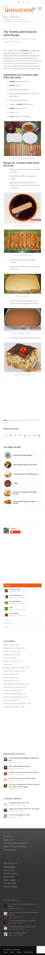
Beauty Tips (8, 840)
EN (19, 2)
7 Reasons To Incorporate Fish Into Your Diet (23, 772)
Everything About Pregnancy (15, 843)
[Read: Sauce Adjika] (6, 615)
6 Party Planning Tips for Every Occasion (22, 927)
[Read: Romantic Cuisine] (6, 590)
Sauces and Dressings (12, 693)
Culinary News (9, 654)
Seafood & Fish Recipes (13, 697)
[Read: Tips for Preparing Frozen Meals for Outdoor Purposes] (5, 914)
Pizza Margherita (15, 601)
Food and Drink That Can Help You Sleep (22, 778)
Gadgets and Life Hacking (13, 667)
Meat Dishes (8, 677)
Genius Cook (8, 870)
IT (27, 2)
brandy (16, 420)
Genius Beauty (9, 867)
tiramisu (6, 423)
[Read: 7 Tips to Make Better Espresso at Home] (5, 922)
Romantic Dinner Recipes (11, 41)
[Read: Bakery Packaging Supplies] (5, 934)
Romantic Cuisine (15, 589)
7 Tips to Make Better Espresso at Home (22, 921)
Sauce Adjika (13, 613)
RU (23, 2)
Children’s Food (9, 651)
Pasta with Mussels (15, 595)
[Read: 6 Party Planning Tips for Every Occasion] (5, 928)
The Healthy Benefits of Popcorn (19, 766)
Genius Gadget (9, 880)
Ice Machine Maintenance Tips (19, 803)
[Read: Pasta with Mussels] (6, 596)
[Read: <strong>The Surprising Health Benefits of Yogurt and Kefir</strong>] (5, 759)
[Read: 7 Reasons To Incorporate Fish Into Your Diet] (5, 773)
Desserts (19, 39)
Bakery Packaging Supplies (18, 933)
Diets (5, 664)
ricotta (37, 420)
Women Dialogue (10, 886)
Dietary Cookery (10, 661)
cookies (32, 420)
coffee (26, 420)
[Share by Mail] (39, 435)
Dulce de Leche (8, 63)
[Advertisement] (23, 400)
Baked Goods (9, 645)
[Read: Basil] (6, 609)
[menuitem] (19, 1)
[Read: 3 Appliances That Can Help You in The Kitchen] (5, 810)
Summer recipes (10, 700)
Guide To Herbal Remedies (14, 846)
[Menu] (38, 8)
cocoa (21, 420)
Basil (11, 607)
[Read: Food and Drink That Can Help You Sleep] (5, 780)
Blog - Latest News (11, 17)
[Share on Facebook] (5, 435)
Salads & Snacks (9, 690)
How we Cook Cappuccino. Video (19, 815)
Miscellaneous (9, 680)
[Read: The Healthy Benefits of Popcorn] (5, 767)
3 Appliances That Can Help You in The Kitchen (24, 809)
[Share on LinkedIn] (25, 435)
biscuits (10, 420)
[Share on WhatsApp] (15, 435)
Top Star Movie (9, 883)
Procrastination (9, 849)
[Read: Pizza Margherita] (6, 603)
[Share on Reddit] (34, 435)
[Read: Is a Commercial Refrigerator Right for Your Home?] (5, 905)
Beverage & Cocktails (12, 648)
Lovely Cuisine (9, 674)
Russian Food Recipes (12, 687)
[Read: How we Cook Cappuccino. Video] (5, 816)
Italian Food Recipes (29, 39)
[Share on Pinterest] (20, 435)
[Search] (32, 8)
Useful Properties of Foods (14, 703)
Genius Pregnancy (10, 873)
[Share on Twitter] (10, 435)
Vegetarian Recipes (11, 706)
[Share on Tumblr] (29, 435)
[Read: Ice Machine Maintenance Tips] (5, 804)
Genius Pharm (9, 876)
